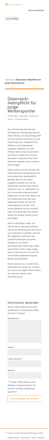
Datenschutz (13, 437)
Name (11, 347)
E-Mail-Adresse (15, 359)
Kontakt (40, 437)
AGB (34, 437)
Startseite (9, 79)
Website (11, 370)
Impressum (25, 437)
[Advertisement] (24, 49)
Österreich (34, 116)
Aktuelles (24, 116)
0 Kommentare (21, 119)
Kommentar (14, 318)
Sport (10, 119)
